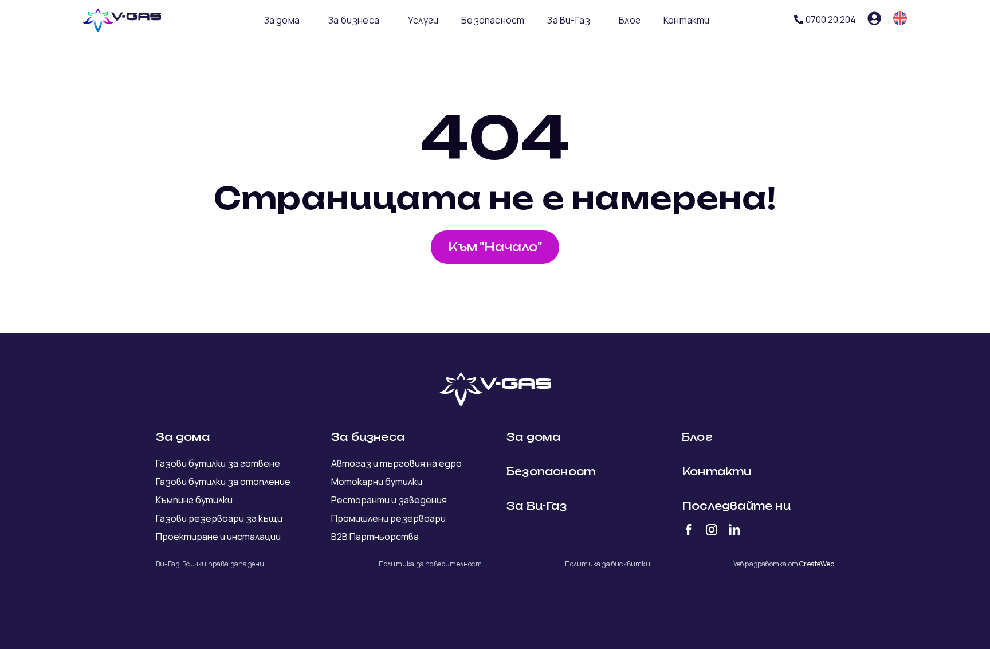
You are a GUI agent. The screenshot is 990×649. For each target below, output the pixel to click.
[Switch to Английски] (900, 18)
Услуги (423, 20)
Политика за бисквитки (607, 564)
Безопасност (492, 20)
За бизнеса (353, 20)
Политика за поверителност (430, 564)
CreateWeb (816, 564)
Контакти (686, 20)
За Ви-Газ (568, 20)
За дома (282, 20)
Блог (630, 20)
